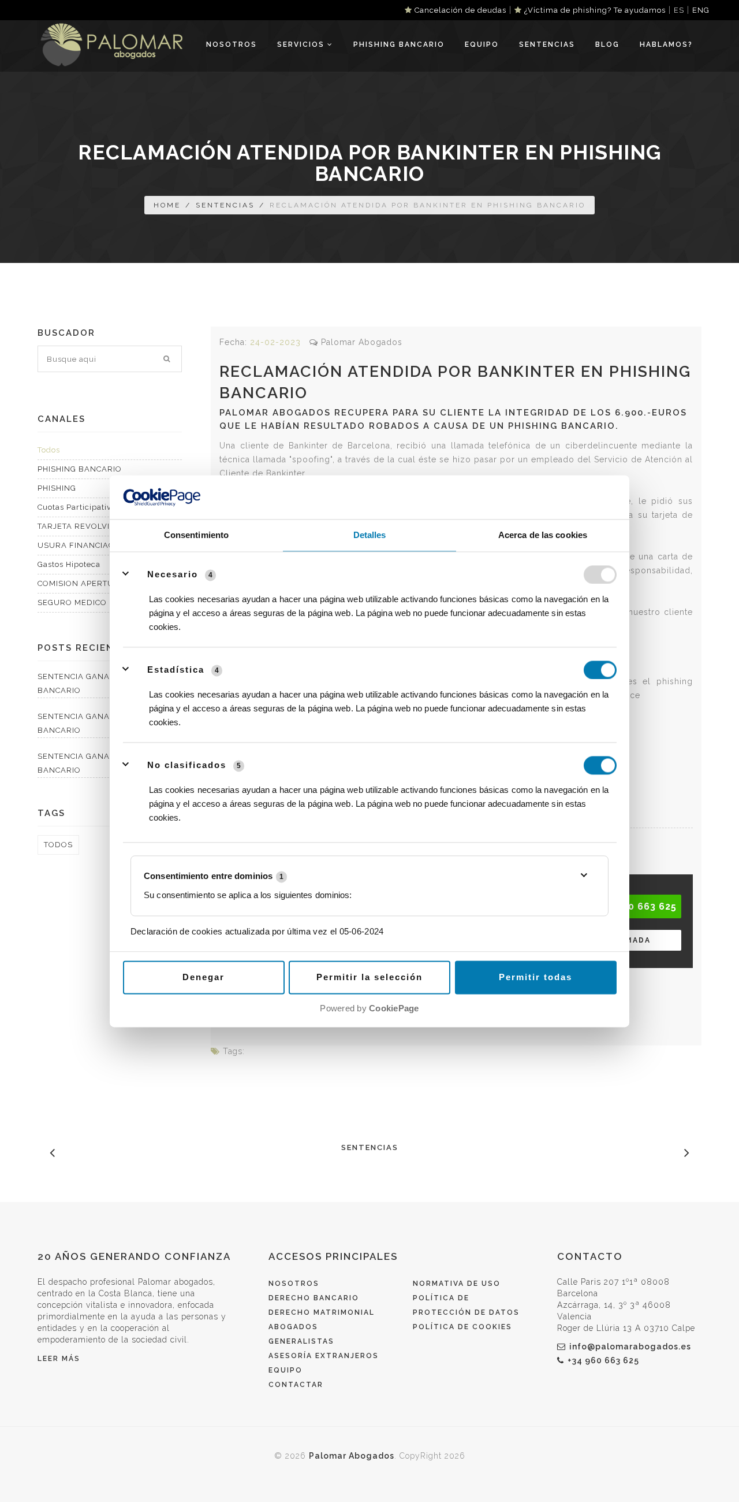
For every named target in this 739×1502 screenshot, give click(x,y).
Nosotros (231, 44)
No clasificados (186, 765)
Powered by (369, 1009)
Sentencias (547, 44)
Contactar (295, 1385)
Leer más (59, 1359)
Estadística (175, 669)
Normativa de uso (457, 1284)
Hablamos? (666, 44)
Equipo (482, 44)
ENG (701, 10)
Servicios (302, 44)
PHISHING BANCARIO (399, 44)
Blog (607, 44)
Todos (49, 450)
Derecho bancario (313, 1298)
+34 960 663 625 (603, 1360)
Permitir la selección (369, 977)
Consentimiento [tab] (196, 535)
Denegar (203, 977)
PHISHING (57, 488)
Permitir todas (535, 977)
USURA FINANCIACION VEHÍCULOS (108, 545)
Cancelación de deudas (459, 10)
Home (167, 205)
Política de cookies (462, 1327)
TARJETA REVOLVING (80, 526)
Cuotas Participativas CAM (89, 507)
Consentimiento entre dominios (213, 876)
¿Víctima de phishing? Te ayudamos (594, 10)
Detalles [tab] (369, 535)
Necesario (172, 574)
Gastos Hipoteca (69, 564)
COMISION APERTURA (81, 583)
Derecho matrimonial (321, 1312)
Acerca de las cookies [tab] (542, 535)
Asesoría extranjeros (323, 1356)
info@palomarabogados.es (630, 1346)
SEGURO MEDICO (72, 602)
